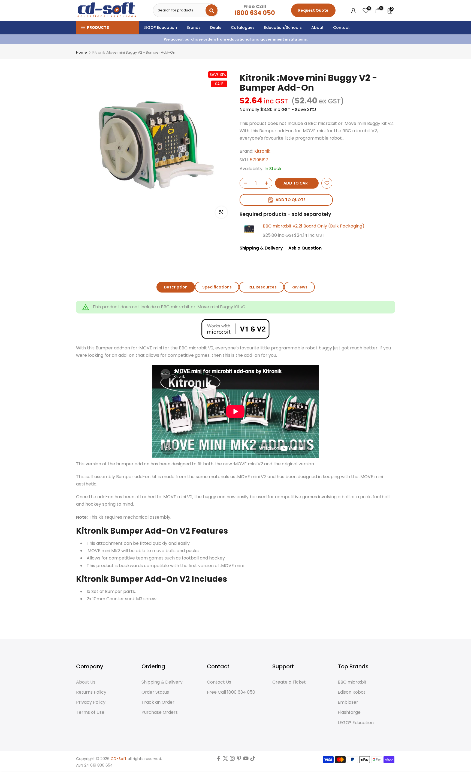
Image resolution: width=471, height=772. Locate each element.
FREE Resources (261, 287)
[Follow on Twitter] (225, 760)
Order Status (155, 692)
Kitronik (262, 151)
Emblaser (348, 702)
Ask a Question (305, 248)
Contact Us (219, 682)
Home (81, 52)
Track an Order (157, 702)
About (317, 27)
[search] (212, 10)
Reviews (299, 287)
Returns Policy (91, 692)
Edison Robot (352, 692)
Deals (215, 27)
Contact (341, 27)
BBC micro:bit (352, 682)
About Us (85, 682)
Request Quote (313, 10)
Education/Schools (283, 27)
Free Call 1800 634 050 (231, 692)
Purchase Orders (159, 712)
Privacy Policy (90, 702)
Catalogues (243, 27)
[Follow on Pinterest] (239, 760)
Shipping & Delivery (261, 248)
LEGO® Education (160, 27)
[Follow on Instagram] (232, 760)
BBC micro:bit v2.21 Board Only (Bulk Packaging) (313, 226)
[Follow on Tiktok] (252, 760)
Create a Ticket (289, 682)
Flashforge (349, 712)
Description (176, 287)
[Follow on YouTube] (246, 760)
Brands (193, 27)
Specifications (217, 287)
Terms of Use (90, 712)
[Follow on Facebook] (218, 760)
